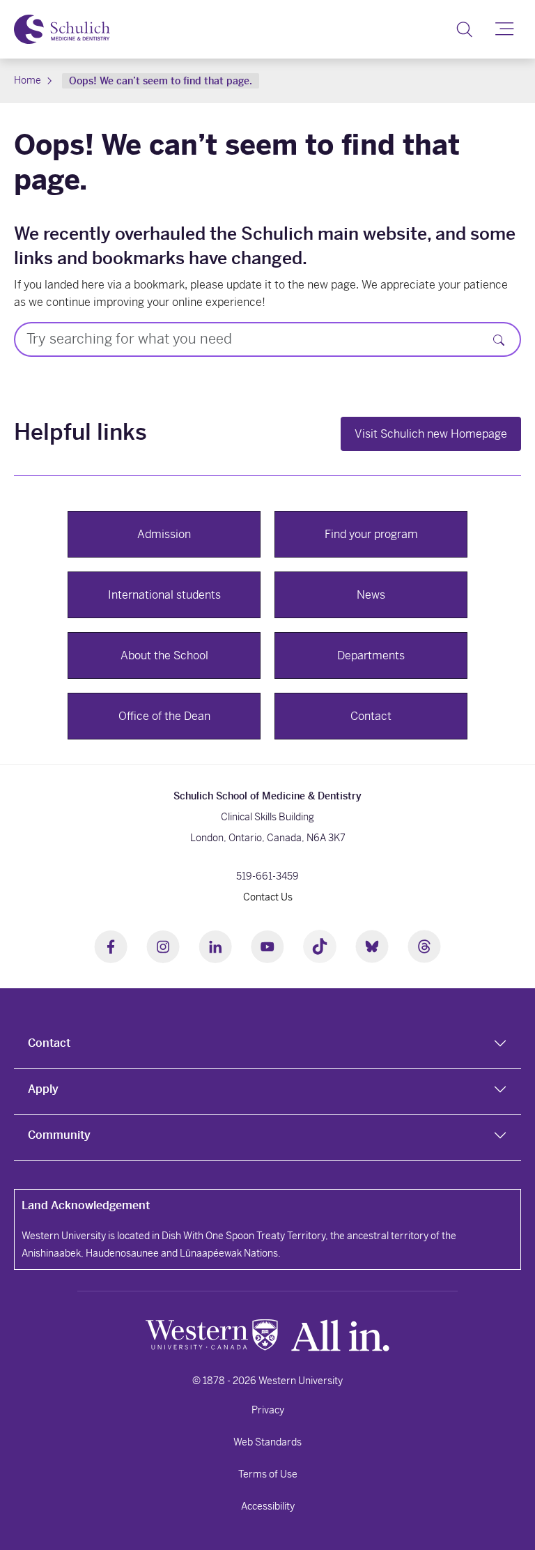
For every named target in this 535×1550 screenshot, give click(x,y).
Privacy (267, 1410)
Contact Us (268, 897)
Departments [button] (371, 655)
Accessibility (268, 1506)
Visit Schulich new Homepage (431, 434)
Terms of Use (267, 1474)
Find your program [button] (371, 534)
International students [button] (164, 595)
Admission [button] (164, 534)
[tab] (267, 1046)
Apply (43, 1089)
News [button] (371, 595)
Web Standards (267, 1442)
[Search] (464, 29)
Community (59, 1135)
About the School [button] (164, 655)
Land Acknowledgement (86, 1205)
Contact (49, 1043)
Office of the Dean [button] (164, 716)
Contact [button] (370, 716)
